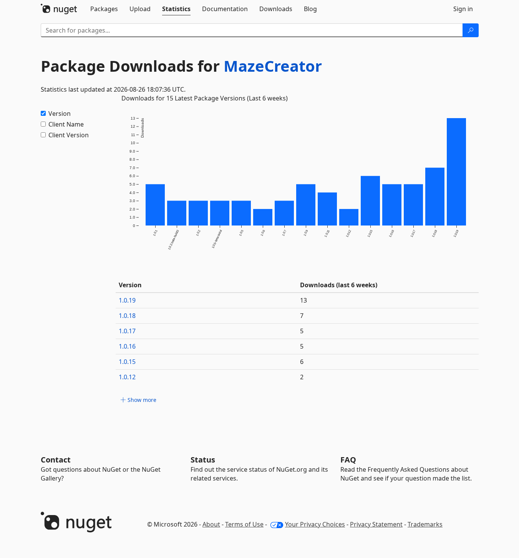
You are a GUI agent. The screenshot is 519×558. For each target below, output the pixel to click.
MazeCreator (273, 65)
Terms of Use (244, 524)
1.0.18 (127, 315)
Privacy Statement (376, 524)
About (211, 524)
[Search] (471, 30)
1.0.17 (127, 331)
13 (303, 300)
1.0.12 (127, 377)
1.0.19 (127, 300)
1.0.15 (127, 361)
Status (203, 459)
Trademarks (425, 524)
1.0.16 (127, 346)
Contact (56, 459)
